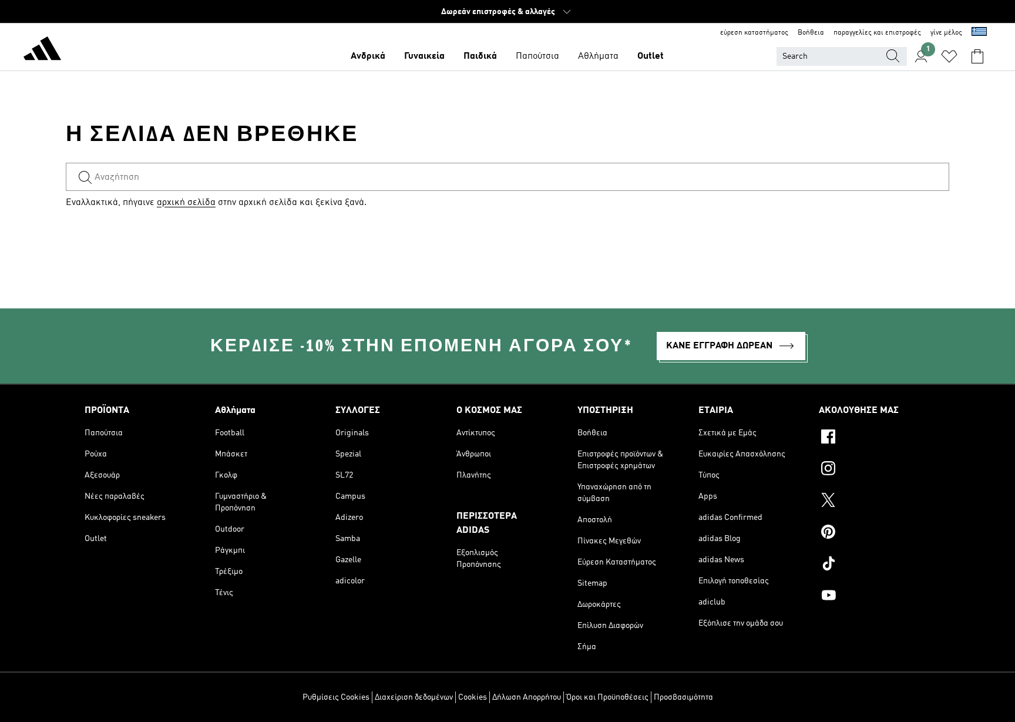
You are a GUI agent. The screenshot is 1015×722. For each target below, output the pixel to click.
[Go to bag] (977, 56)
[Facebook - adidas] (874, 438)
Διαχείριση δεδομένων (414, 697)
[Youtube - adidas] (874, 597)
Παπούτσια (537, 56)
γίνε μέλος (946, 32)
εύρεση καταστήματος (754, 32)
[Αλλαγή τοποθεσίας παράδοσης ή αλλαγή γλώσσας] (979, 32)
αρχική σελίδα (186, 202)
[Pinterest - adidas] (874, 533)
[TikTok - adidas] (874, 565)
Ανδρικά (368, 56)
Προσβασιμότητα (683, 697)
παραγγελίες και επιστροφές (877, 32)
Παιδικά (480, 56)
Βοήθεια (811, 32)
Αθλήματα (598, 56)
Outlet (650, 56)
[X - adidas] (874, 502)
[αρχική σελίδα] (42, 50)
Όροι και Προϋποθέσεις (607, 697)
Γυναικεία (424, 56)
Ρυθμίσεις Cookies (336, 697)
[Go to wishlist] (949, 56)
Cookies (472, 697)
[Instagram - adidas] (874, 470)
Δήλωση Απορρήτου (526, 697)
